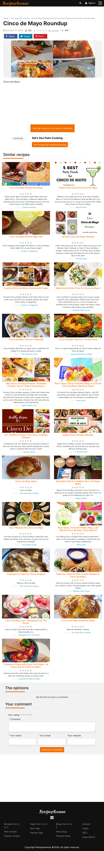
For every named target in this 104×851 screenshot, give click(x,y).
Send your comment (52, 749)
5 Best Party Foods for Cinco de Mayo (78, 187)
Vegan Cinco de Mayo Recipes (78, 434)
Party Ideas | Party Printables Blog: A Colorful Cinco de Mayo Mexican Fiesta (78, 384)
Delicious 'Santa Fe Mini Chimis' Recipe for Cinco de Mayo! (78, 575)
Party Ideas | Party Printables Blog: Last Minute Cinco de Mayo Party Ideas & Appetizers (78, 530)
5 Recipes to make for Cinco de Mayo (26, 574)
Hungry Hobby (29, 452)
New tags (35, 828)
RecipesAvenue (15, 3)
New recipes (10, 831)
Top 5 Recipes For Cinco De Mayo (26, 527)
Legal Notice (88, 837)
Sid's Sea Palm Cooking (29, 493)
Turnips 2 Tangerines (29, 251)
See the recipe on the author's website (52, 128)
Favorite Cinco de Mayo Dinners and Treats (26, 288)
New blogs (61, 831)
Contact (86, 824)
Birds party (81, 400)
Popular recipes (12, 836)
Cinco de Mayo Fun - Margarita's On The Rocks (26, 621)
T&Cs (84, 832)
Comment (15, 719)
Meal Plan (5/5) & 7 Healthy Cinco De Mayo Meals (78, 482)
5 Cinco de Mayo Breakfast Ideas (78, 620)
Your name (15, 735)
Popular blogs (63, 836)
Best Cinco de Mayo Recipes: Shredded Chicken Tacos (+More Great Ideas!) (26, 384)
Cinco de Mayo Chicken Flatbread (26, 339)
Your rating (13, 715)
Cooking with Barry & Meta (81, 354)
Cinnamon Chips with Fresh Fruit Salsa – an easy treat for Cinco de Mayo (26, 665)
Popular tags (36, 832)
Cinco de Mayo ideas (26, 481)
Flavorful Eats (81, 207)
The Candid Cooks (29, 545)
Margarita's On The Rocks (29, 635)
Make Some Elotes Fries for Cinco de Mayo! (78, 288)
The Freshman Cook (29, 354)
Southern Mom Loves (81, 310)
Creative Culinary (29, 207)
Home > (7, 18)
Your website (74, 735)
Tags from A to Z (39, 824)
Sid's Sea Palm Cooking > (20, 18)
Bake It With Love (29, 405)
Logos (85, 828)
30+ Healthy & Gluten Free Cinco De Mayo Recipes (26, 436)
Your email (45, 735)
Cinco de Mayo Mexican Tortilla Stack (78, 339)
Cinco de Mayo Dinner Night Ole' (26, 236)
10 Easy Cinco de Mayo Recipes (78, 236)
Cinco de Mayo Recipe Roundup (26, 187)
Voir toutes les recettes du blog (50, 144)
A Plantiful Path (81, 452)
